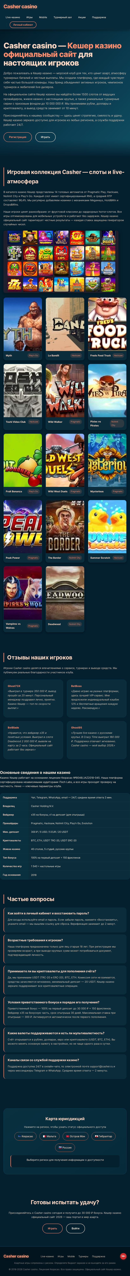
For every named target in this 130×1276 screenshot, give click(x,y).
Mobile (43, 17)
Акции (82, 17)
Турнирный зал (63, 17)
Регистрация (17, 137)
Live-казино (13, 17)
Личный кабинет (23, 24)
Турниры (83, 1256)
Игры (29, 17)
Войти (75, 1228)
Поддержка (99, 17)
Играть (45, 137)
